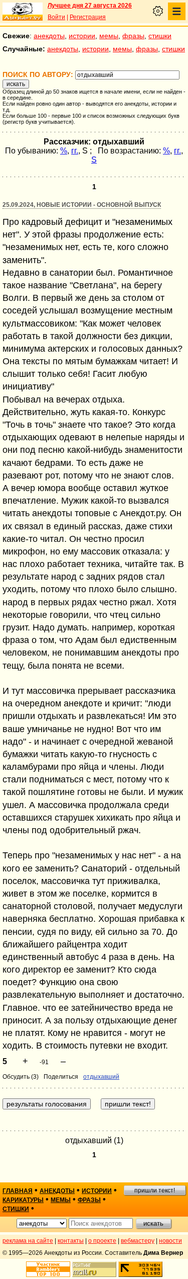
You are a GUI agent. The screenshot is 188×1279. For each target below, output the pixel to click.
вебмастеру (137, 1240)
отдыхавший (101, 1076)
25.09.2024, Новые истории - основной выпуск (82, 204)
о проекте (102, 1240)
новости (170, 1240)
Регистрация (88, 17)
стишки (159, 36)
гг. (74, 150)
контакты (71, 1240)
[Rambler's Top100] (48, 1269)
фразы (133, 36)
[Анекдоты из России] (23, 12)
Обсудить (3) (21, 1076)
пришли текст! (154, 1190)
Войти (56, 17)
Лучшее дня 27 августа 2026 (90, 5)
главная (18, 1190)
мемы (108, 36)
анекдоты (49, 36)
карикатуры (23, 1200)
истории (82, 36)
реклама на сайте (28, 1240)
